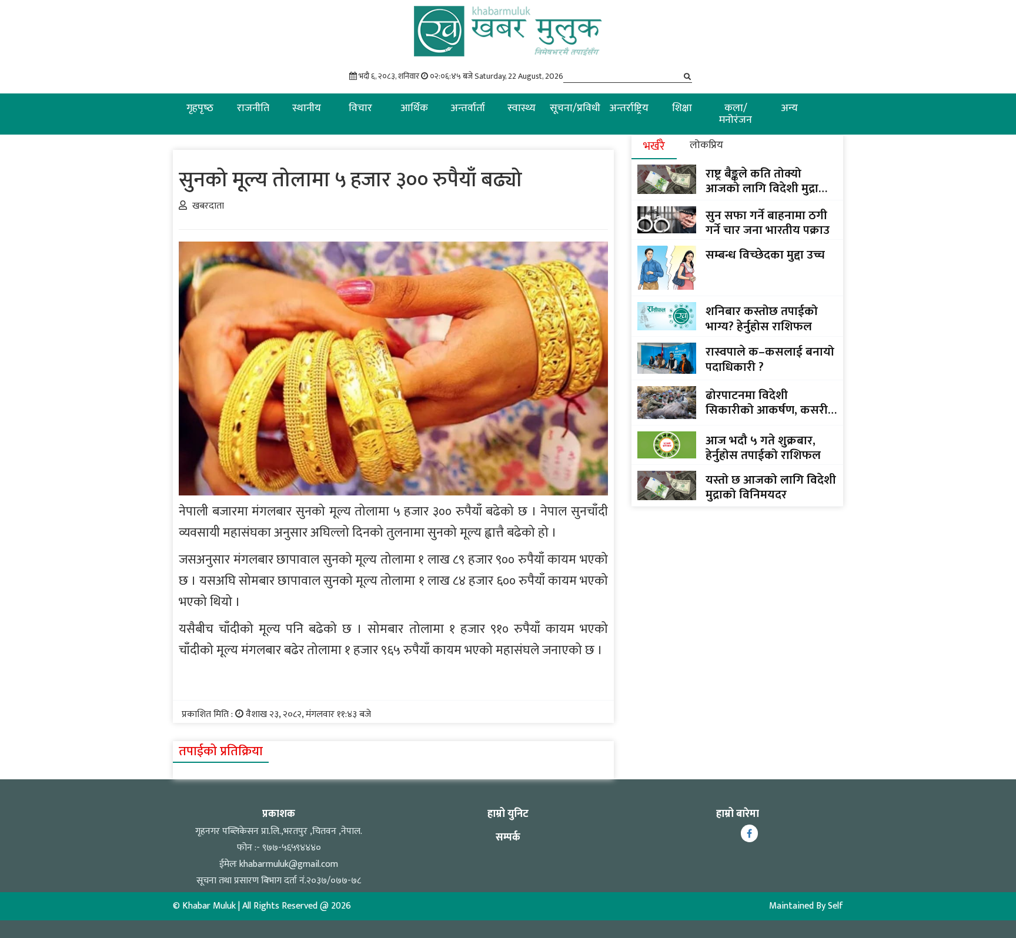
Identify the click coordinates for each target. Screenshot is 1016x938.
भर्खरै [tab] (654, 146)
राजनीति (253, 108)
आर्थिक (414, 108)
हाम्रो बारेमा (737, 814)
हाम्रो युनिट (508, 814)
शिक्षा (682, 108)
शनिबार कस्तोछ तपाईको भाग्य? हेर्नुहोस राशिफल (762, 318)
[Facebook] (749, 833)
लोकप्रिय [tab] (706, 145)
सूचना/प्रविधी (575, 108)
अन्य (789, 108)
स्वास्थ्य (521, 108)
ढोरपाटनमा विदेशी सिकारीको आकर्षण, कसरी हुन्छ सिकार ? (767, 402)
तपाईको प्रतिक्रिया (221, 751)
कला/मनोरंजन (735, 114)
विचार (360, 108)
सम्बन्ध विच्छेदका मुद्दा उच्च (765, 254)
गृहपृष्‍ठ (199, 108)
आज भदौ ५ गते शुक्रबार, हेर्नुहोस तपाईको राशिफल (763, 448)
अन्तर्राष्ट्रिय (629, 108)
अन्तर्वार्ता (467, 108)
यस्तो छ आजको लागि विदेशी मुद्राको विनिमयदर (771, 487)
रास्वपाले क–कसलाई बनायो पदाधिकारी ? (770, 359)
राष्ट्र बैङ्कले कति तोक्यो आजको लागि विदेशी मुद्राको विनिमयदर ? (769, 181)
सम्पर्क (508, 837)
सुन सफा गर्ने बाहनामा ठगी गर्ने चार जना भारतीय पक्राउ (768, 222)
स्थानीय (306, 108)
